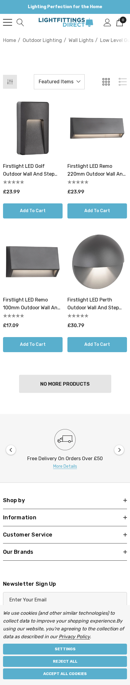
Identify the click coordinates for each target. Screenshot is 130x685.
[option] (65, 449)
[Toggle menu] (7, 22)
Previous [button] (11, 450)
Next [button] (119, 450)
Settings (65, 649)
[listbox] (59, 81)
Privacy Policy (74, 636)
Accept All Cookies (65, 673)
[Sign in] (107, 22)
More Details (65, 466)
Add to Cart (33, 210)
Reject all (65, 661)
